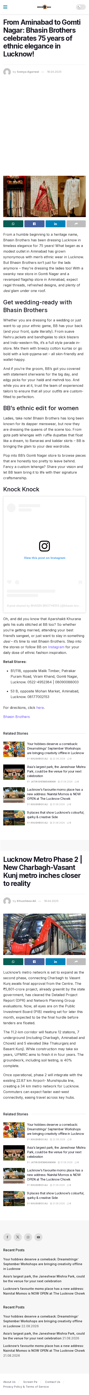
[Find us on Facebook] (7, 1237)
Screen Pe (30, 1382)
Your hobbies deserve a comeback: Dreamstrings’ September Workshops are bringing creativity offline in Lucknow (55, 748)
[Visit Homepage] (44, 7)
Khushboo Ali (39, 758)
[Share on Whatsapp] (13, 223)
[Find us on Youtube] (38, 1237)
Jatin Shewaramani (43, 781)
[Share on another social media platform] (76, 223)
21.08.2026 (66, 781)
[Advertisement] (44, 122)
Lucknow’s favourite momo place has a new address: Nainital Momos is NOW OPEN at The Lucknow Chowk (55, 794)
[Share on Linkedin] (56, 223)
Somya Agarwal (28, 71)
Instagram (56, 647)
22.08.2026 (58, 758)
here (40, 707)
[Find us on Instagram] (28, 1237)
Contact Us (52, 1382)
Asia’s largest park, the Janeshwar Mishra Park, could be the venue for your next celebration (56, 771)
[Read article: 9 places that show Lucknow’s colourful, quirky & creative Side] (14, 818)
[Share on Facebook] (34, 223)
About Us (9, 1382)
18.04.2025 (54, 71)
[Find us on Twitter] (18, 1237)
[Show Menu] (5, 7)
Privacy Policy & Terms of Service (26, 1386)
